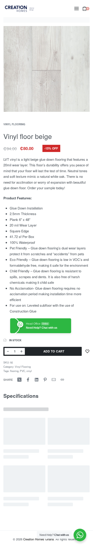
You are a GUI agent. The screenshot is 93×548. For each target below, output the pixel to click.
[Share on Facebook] (28, 380)
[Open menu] (76, 8)
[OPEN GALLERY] (46, 69)
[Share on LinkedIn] (37, 380)
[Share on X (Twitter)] (19, 380)
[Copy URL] (62, 380)
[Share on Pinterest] (45, 380)
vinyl (29, 371)
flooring (14, 371)
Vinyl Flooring (14, 124)
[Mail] (54, 380)
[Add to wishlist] (87, 351)
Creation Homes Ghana (38, 539)
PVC (22, 371)
